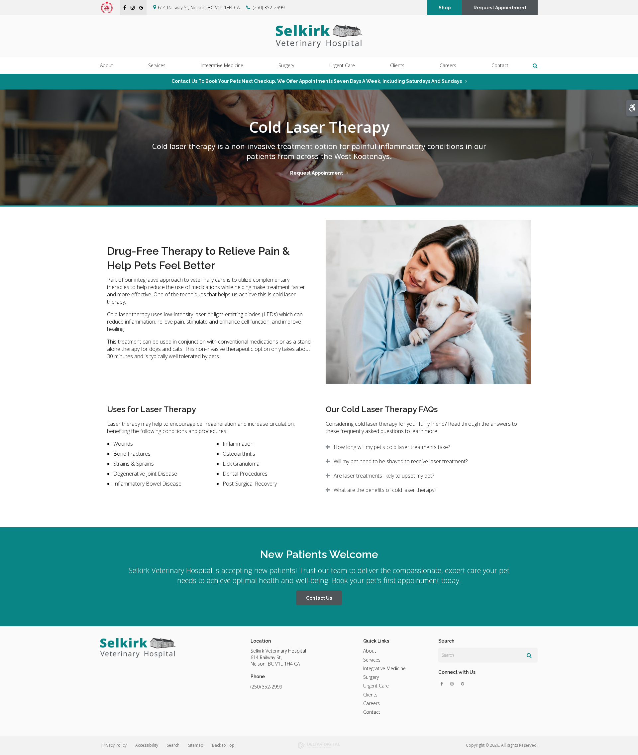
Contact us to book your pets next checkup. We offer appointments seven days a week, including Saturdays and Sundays (316, 81)
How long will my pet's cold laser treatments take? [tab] (392, 447)
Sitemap (195, 745)
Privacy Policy (114, 745)
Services (371, 660)
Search (173, 745)
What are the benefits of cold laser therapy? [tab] (385, 490)
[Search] (529, 655)
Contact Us (319, 598)
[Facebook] (443, 683)
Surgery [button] (286, 65)
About (369, 651)
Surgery (371, 677)
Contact (499, 65)
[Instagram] (453, 683)
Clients (370, 694)
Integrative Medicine (384, 668)
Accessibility (146, 745)
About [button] (106, 65)
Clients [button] (397, 65)
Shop (445, 7)
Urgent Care (342, 65)
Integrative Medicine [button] (222, 65)
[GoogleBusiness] (463, 683)
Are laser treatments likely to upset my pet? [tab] (384, 475)
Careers (448, 65)
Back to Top (223, 745)
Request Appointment (500, 7)
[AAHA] (110, 7)
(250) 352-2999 (268, 7)
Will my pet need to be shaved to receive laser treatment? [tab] (401, 461)
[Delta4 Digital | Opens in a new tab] (319, 745)
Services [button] (156, 65)
